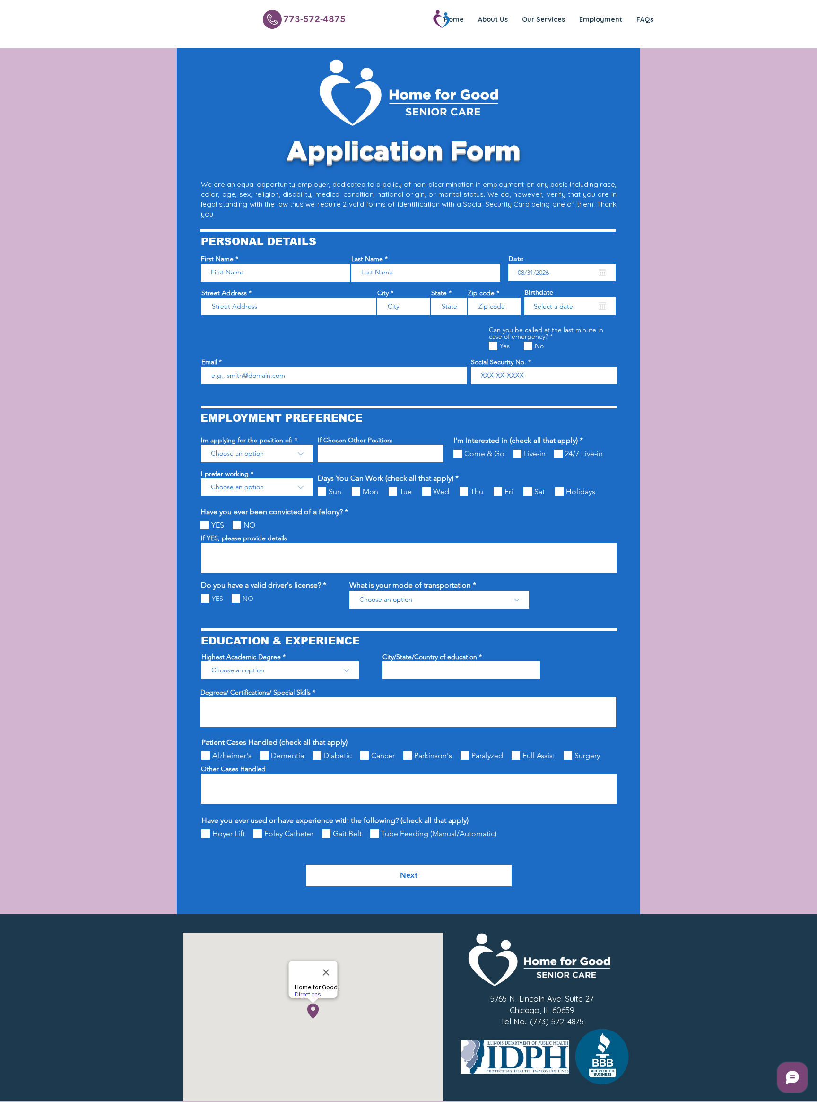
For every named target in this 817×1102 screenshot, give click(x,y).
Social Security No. (498, 362)
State (439, 293)
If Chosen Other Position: (355, 440)
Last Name (367, 259)
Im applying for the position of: (247, 440)
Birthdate (538, 292)
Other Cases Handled (233, 769)
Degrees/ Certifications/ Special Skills (255, 692)
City (383, 293)
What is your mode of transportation (410, 585)
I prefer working (225, 473)
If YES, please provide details (244, 538)
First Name (217, 259)
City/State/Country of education (429, 656)
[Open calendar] (602, 272)
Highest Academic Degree (241, 656)
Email (209, 362)
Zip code (481, 293)
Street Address (224, 293)
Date (515, 259)
